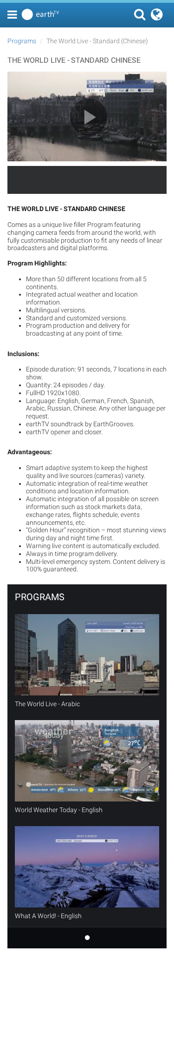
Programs (21, 41)
